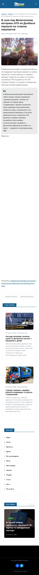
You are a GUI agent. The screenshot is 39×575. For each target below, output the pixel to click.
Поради (9, 475)
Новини (10, 14)
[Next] (33, 504)
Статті (8, 479)
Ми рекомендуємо (12, 456)
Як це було (10, 489)
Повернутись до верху (20, 571)
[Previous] (30, 504)
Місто (8, 461)
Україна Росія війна (27, 296)
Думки (8, 451)
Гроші (8, 442)
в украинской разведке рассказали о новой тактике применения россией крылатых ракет (18, 283)
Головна (4, 14)
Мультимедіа (10, 465)
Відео (8, 437)
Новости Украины (11, 296)
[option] (19, 523)
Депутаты (9, 447)
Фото (8, 484)
